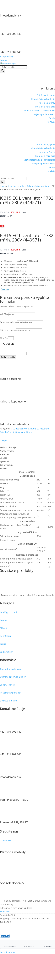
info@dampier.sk (10, 15)
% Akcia (51, 122)
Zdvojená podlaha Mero (43, 114)
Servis (52, 118)
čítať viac (5, 289)
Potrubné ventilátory (10, 432)
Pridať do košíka (8, 357)
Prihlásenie (48, 88)
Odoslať (8, 344)
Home (3, 186)
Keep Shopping (7, 952)
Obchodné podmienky (11, 669)
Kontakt (3, 60)
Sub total (4, 915)
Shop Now (5, 911)
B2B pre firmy (6, 56)
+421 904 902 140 (10, 34)
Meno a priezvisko (9, 306)
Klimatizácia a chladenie (43, 99)
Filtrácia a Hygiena (46, 95)
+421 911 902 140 (10, 52)
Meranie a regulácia (45, 106)
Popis (4, 440)
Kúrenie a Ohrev (47, 102)
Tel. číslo (4, 314)
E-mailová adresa (8, 322)
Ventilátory (46, 186)
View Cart (5, 936)
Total (2, 922)
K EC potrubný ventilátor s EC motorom (30, 428)
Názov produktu (8, 330)
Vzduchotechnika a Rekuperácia (39, 110)
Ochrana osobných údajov (13, 676)
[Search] (2, 71)
